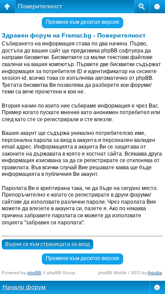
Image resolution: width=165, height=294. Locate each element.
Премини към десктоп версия (82, 22)
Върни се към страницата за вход (47, 244)
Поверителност (40, 6)
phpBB (34, 272)
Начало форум (24, 286)
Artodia (154, 272)
